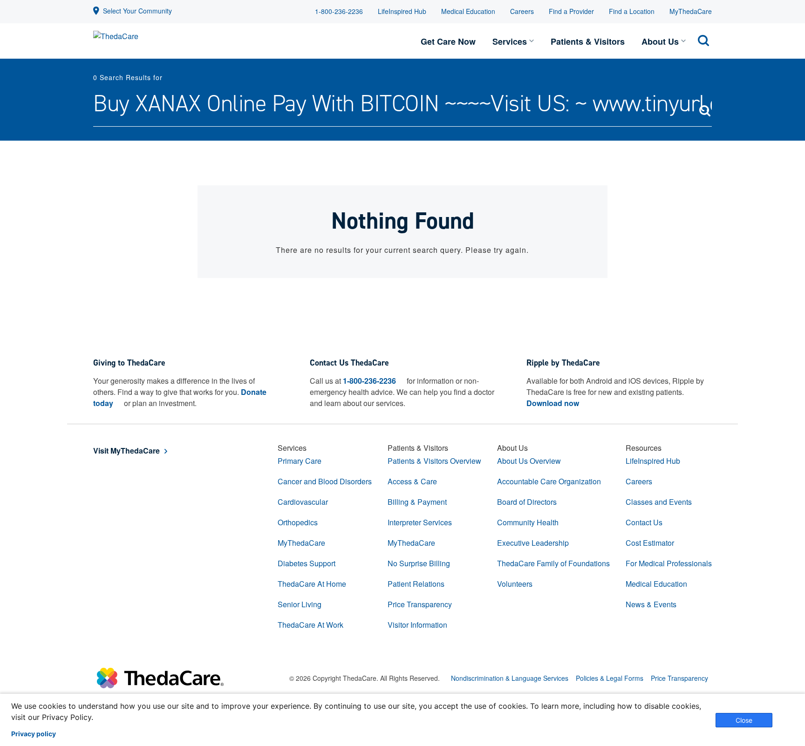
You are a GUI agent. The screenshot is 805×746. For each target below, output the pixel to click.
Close (744, 720)
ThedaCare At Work (310, 624)
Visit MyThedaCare (126, 450)
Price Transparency (420, 604)
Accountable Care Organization (549, 481)
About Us (660, 41)
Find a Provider (571, 11)
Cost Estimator (650, 542)
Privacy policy (33, 734)
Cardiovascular (303, 501)
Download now (552, 403)
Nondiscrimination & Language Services (509, 678)
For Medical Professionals (669, 563)
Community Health (528, 522)
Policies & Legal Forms (609, 678)
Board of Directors (527, 501)
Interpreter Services (420, 522)
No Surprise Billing (419, 563)
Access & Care (412, 481)
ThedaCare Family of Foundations (553, 563)
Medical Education (468, 11)
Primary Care (299, 460)
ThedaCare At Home (312, 583)
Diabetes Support (306, 563)
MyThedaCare (690, 11)
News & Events (651, 604)
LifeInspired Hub (402, 11)
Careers (522, 11)
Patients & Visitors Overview (434, 460)
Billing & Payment (417, 501)
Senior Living (299, 604)
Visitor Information (417, 624)
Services (509, 41)
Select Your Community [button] (137, 10)
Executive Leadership (533, 542)
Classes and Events (659, 501)
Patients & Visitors (588, 41)
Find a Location (632, 11)
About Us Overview (529, 460)
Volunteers (514, 583)
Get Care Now (448, 41)
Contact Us (644, 522)
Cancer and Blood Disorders (325, 481)
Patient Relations (416, 583)
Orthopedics (298, 522)
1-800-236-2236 (339, 11)
